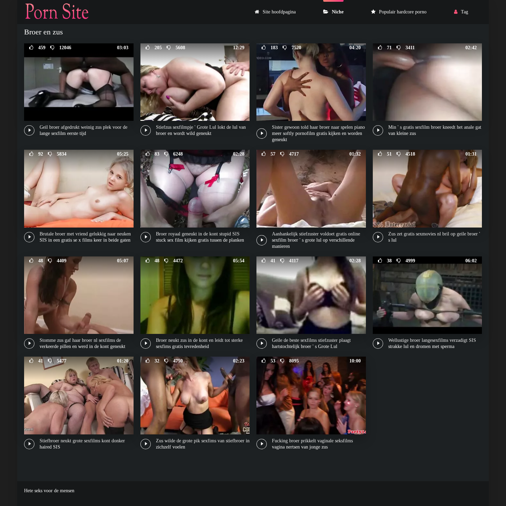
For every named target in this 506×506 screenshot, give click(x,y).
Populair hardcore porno (402, 11)
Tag (464, 11)
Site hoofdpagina (279, 11)
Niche (338, 11)
